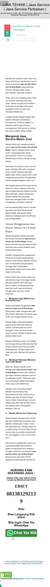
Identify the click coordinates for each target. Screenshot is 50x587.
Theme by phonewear (34, 578)
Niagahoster (18, 578)
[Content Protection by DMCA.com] (6, 574)
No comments (20, 35)
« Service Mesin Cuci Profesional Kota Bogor (23, 561)
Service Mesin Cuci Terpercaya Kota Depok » (23, 563)
